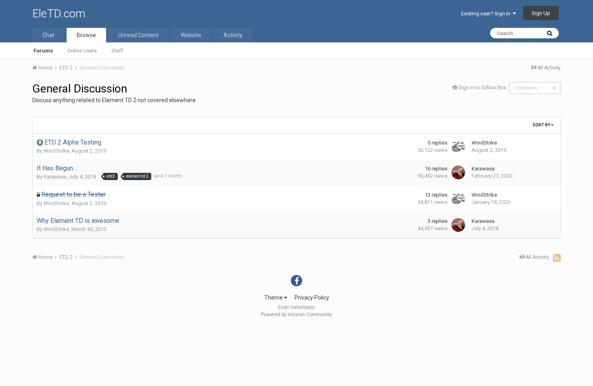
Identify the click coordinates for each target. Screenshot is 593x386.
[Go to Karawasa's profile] (458, 172)
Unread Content (138, 35)
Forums (43, 51)
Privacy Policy (311, 297)
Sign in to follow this (482, 87)
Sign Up (541, 13)
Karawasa (55, 177)
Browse (86, 35)
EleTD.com (59, 13)
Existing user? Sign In (487, 13)
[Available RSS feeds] (557, 257)
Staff (117, 51)
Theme (274, 297)
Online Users (82, 51)
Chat (48, 35)
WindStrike (56, 151)
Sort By (541, 125)
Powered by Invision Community (296, 314)
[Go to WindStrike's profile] (458, 146)
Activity (232, 35)
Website (191, 35)
